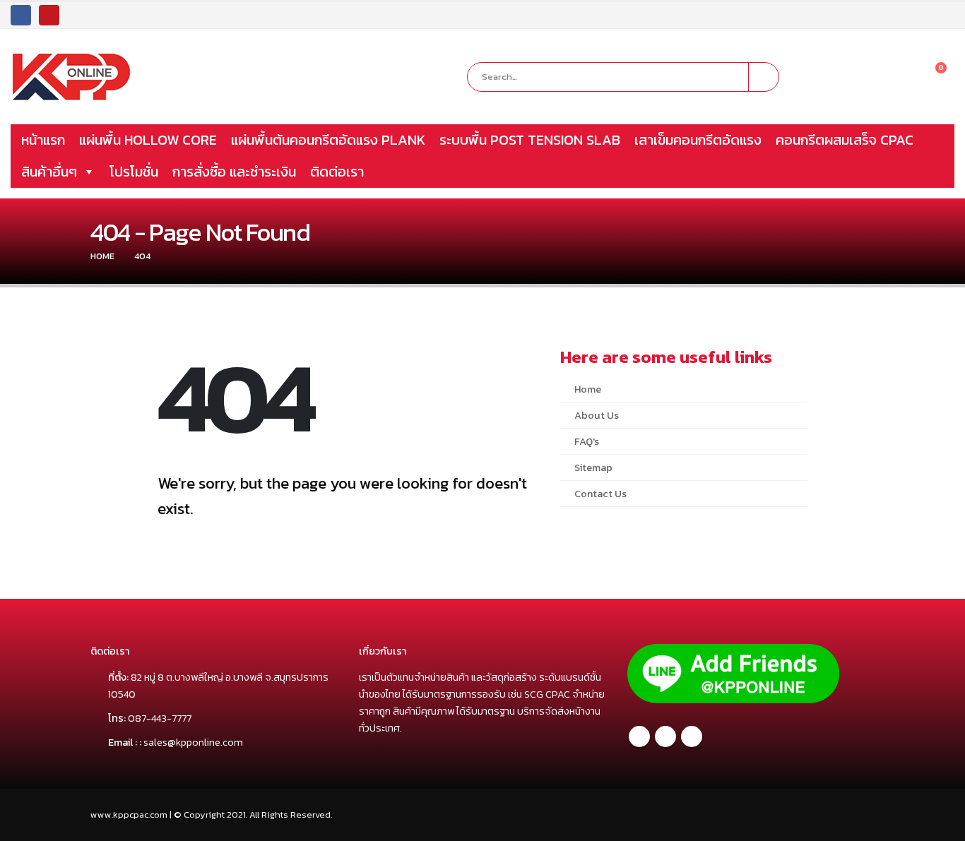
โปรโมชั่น (133, 171)
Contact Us (600, 493)
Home (587, 389)
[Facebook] (21, 15)
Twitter (665, 736)
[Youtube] (49, 15)
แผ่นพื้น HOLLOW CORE (148, 139)
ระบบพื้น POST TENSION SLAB (529, 139)
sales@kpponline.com (193, 742)
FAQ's (586, 441)
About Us (596, 415)
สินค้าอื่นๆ (49, 171)
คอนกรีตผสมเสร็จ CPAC (844, 139)
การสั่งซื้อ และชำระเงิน (234, 171)
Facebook (639, 736)
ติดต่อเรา (337, 171)
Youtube (691, 736)
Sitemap (593, 467)
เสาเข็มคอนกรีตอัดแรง (698, 139)
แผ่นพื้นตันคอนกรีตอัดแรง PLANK (328, 139)
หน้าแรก (43, 139)
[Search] (763, 77)
